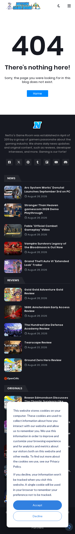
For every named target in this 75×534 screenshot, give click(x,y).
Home (37, 93)
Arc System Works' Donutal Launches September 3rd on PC (47, 189)
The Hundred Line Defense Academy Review (43, 327)
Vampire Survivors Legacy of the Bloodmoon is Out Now (45, 245)
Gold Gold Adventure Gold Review (43, 291)
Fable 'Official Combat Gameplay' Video (41, 228)
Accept (37, 505)
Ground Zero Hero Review (42, 360)
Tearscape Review (37, 342)
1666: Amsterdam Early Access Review (47, 309)
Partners (38, 528)
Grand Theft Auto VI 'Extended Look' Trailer (46, 263)
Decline (37, 516)
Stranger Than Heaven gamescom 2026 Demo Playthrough (41, 209)
